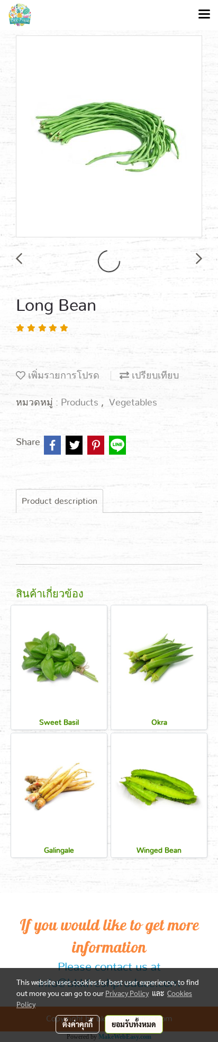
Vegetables (133, 403)
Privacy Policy (127, 993)
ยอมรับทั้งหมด (134, 1024)
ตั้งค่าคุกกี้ (77, 1024)
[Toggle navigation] (204, 14)
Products (81, 403)
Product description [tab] (59, 501)
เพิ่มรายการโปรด (62, 376)
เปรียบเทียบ (154, 376)
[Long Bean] (109, 137)
